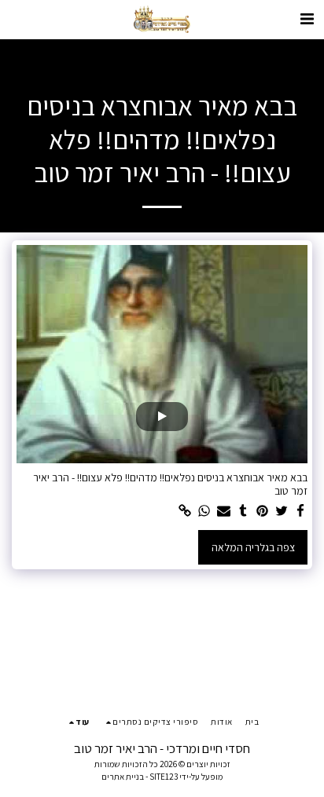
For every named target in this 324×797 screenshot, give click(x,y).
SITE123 (163, 776)
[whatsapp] (204, 511)
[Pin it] (263, 511)
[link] (186, 511)
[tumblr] (243, 511)
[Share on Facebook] (301, 511)
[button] (306, 19)
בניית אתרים (122, 776)
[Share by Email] (224, 511)
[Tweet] (281, 511)
